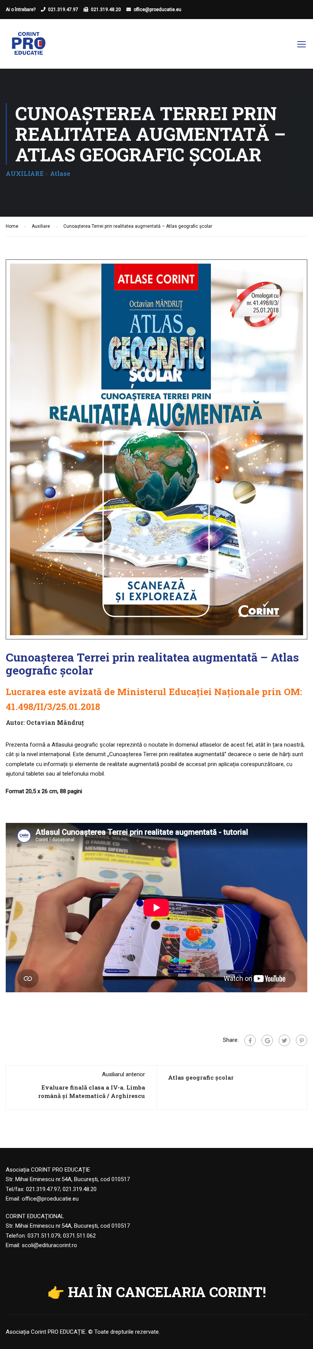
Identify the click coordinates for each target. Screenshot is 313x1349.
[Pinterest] (301, 1040)
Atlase (60, 173)
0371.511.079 (43, 1235)
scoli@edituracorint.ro (49, 1245)
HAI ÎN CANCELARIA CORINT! (167, 1292)
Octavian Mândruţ (55, 722)
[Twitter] (284, 1040)
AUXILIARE (25, 173)
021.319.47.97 (63, 9)
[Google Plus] (267, 1040)
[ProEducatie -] (29, 48)
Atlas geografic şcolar (201, 1077)
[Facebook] (250, 1040)
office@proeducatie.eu (157, 9)
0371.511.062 (79, 1235)
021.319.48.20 (106, 9)
